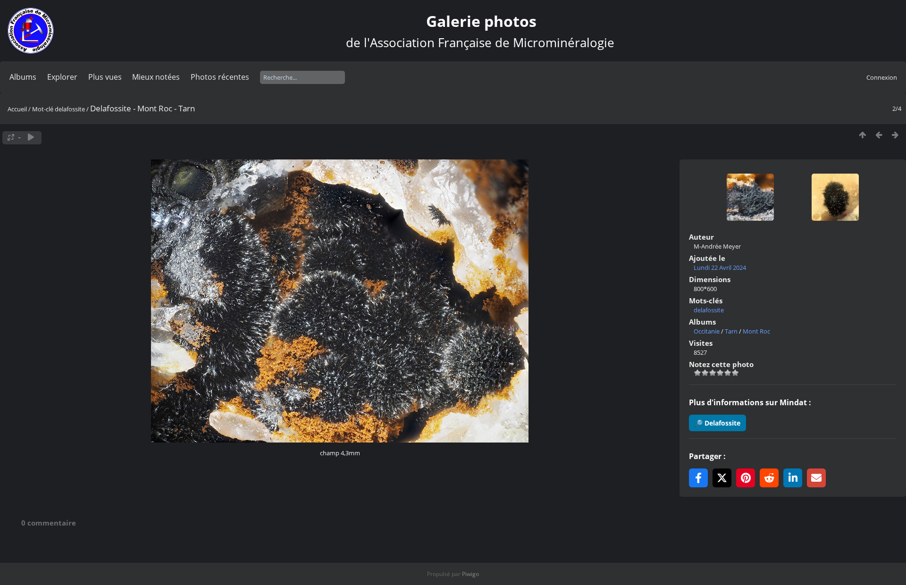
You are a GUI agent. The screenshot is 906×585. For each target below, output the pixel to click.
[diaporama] (31, 138)
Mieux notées (156, 77)
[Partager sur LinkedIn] (792, 477)
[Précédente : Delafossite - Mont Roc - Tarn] (879, 135)
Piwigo (470, 574)
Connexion (881, 77)
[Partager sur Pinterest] (745, 477)
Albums (22, 77)
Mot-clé (42, 109)
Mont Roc (756, 331)
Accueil (17, 109)
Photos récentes (220, 77)
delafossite (70, 109)
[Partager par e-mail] (816, 477)
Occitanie (707, 331)
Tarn (731, 331)
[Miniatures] (862, 135)
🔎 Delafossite (717, 422)
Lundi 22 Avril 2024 (720, 267)
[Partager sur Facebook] (698, 477)
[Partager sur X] (722, 477)
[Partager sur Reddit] (769, 477)
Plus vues (105, 77)
